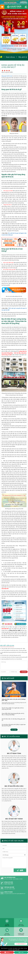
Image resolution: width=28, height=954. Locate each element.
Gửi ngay (23, 671)
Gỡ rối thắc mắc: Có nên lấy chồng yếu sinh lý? (11, 655)
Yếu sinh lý (22, 57)
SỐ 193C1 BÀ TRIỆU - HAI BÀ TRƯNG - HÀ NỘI (13, 879)
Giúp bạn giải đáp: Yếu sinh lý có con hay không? (11, 659)
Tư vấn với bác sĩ (20, 944)
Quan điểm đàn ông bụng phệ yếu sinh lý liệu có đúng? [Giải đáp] (13, 653)
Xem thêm (14, 729)
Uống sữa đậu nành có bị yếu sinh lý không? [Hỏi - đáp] (13, 648)
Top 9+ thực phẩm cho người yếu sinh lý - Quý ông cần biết (13, 650)
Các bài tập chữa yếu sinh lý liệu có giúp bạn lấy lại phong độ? (14, 657)
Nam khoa (10, 57)
